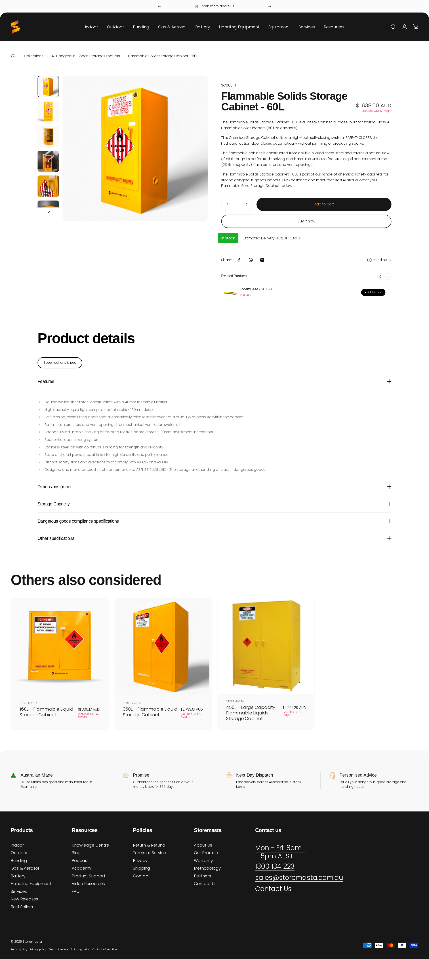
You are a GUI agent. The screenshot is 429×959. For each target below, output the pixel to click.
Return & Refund (149, 845)
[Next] (269, 6)
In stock (228, 238)
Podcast (80, 860)
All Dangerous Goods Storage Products (86, 56)
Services (19, 891)
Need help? (382, 260)
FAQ (76, 891)
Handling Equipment (31, 883)
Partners (202, 876)
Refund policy (19, 949)
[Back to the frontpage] (13, 56)
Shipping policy (80, 949)
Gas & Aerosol (25, 868)
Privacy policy (38, 949)
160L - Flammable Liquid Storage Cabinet (46, 712)
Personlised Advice (358, 775)
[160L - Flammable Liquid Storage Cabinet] (60, 647)
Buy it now (306, 221)
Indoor (17, 845)
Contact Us (205, 883)
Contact (141, 876)
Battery (18, 876)
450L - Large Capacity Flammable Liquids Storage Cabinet (250, 713)
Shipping (141, 868)
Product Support (88, 876)
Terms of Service (149, 852)
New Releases (24, 899)
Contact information (104, 949)
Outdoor (19, 852)
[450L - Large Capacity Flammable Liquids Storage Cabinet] (266, 646)
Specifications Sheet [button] (60, 362)
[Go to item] (48, 86)
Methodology (207, 868)
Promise (141, 775)
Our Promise (206, 852)
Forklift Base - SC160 (255, 289)
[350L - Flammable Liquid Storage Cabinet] (163, 647)
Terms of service (58, 949)
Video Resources (88, 883)
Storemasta (29, 703)
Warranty (203, 860)
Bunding (19, 860)
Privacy (140, 860)
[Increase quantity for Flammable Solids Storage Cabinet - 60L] (247, 204)
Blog (76, 852)
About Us (203, 845)
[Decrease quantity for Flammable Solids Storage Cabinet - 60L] (226, 204)
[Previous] (159, 6)
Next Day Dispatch (254, 775)
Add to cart (373, 292)
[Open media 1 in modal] (135, 148)
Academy (81, 868)
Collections (33, 56)
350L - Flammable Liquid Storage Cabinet (150, 712)
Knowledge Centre (90, 845)
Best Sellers (22, 907)
